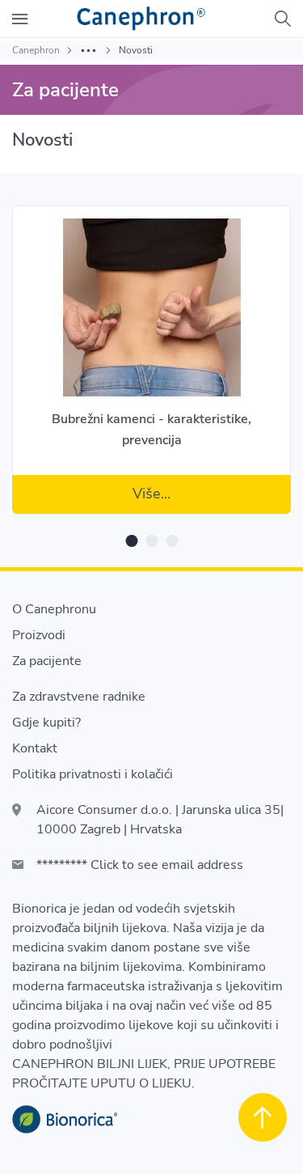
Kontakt (34, 748)
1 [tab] (131, 541)
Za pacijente (47, 661)
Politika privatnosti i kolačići (92, 774)
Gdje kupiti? (46, 722)
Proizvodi (38, 635)
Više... (151, 493)
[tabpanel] (151, 350)
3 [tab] (172, 541)
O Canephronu (54, 609)
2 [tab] (151, 541)
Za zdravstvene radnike (78, 697)
